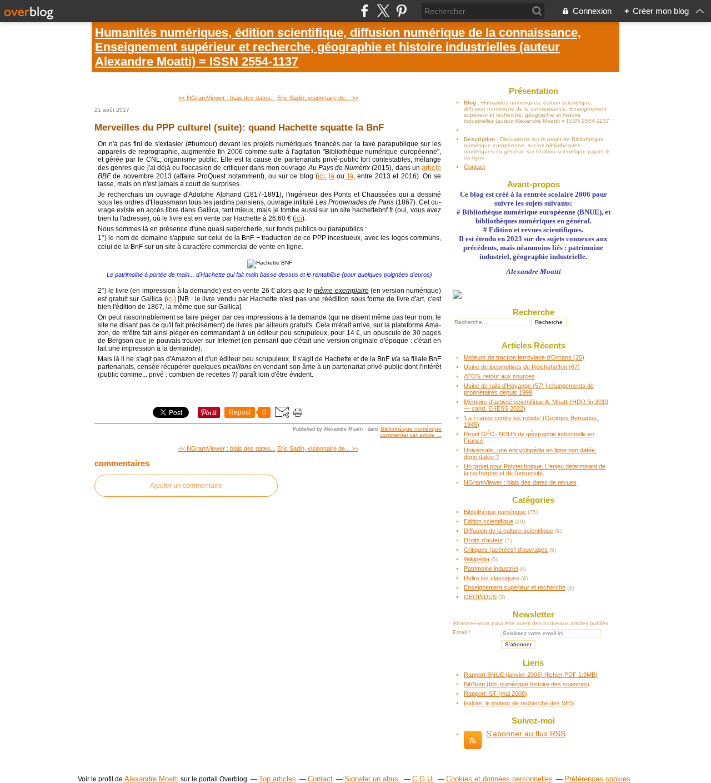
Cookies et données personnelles (499, 779)
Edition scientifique (488, 521)
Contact (474, 166)
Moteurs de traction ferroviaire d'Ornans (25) (524, 357)
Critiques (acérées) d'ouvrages (506, 549)
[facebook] (365, 10)
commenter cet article (408, 435)
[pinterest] (401, 10)
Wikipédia (476, 559)
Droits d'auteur (483, 540)
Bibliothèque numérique (411, 429)
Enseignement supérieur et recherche (514, 587)
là (331, 176)
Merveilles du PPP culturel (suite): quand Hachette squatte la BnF (239, 127)
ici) (171, 299)
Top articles (277, 779)
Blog (470, 102)
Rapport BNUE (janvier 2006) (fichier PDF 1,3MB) (531, 674)
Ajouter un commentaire (186, 486)
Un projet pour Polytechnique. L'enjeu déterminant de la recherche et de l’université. (534, 469)
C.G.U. (423, 779)
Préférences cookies (597, 779)
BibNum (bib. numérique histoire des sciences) (526, 684)
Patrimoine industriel (491, 568)
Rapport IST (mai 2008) (495, 693)
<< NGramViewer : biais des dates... (227, 97)
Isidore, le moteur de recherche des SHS (519, 703)
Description (480, 139)
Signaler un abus (372, 779)
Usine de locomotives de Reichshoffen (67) (522, 366)
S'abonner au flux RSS (525, 733)
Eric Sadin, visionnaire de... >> (317, 97)
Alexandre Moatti (151, 779)
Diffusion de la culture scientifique (508, 530)
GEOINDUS (480, 597)
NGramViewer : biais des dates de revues (520, 482)
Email (460, 632)
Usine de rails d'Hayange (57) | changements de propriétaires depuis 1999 (529, 389)
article (431, 167)
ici (321, 176)
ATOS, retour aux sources (499, 376)
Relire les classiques (491, 578)
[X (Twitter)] (383, 10)
